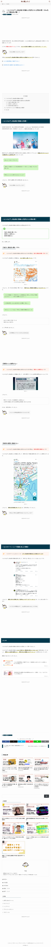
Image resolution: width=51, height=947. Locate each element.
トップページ (7, 906)
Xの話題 (4, 14)
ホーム (10, 943)
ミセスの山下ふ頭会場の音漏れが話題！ (15, 98)
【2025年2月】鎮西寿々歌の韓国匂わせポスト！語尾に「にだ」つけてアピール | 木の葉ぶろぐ (30, 673)
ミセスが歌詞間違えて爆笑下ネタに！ (11, 61)
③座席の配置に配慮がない (13, 105)
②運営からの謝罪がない (13, 103)
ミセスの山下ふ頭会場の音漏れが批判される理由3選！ (18, 100)
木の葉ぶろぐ (25, 1)
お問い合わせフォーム (8, 900)
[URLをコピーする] (45, 741)
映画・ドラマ (7, 888)
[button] (6, 741)
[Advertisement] (25, 27)
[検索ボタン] (49, 1)
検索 (47, 796)
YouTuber (6, 885)
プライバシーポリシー (8, 909)
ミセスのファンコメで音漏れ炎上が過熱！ (15, 107)
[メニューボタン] (1, 1)
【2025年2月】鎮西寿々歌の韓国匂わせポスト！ (14, 65)
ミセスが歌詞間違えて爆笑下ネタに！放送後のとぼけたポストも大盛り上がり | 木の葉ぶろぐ (30, 663)
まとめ (7, 109)
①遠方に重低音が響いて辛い (14, 102)
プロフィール (7, 912)
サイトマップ (7, 903)
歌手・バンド (9, 14)
